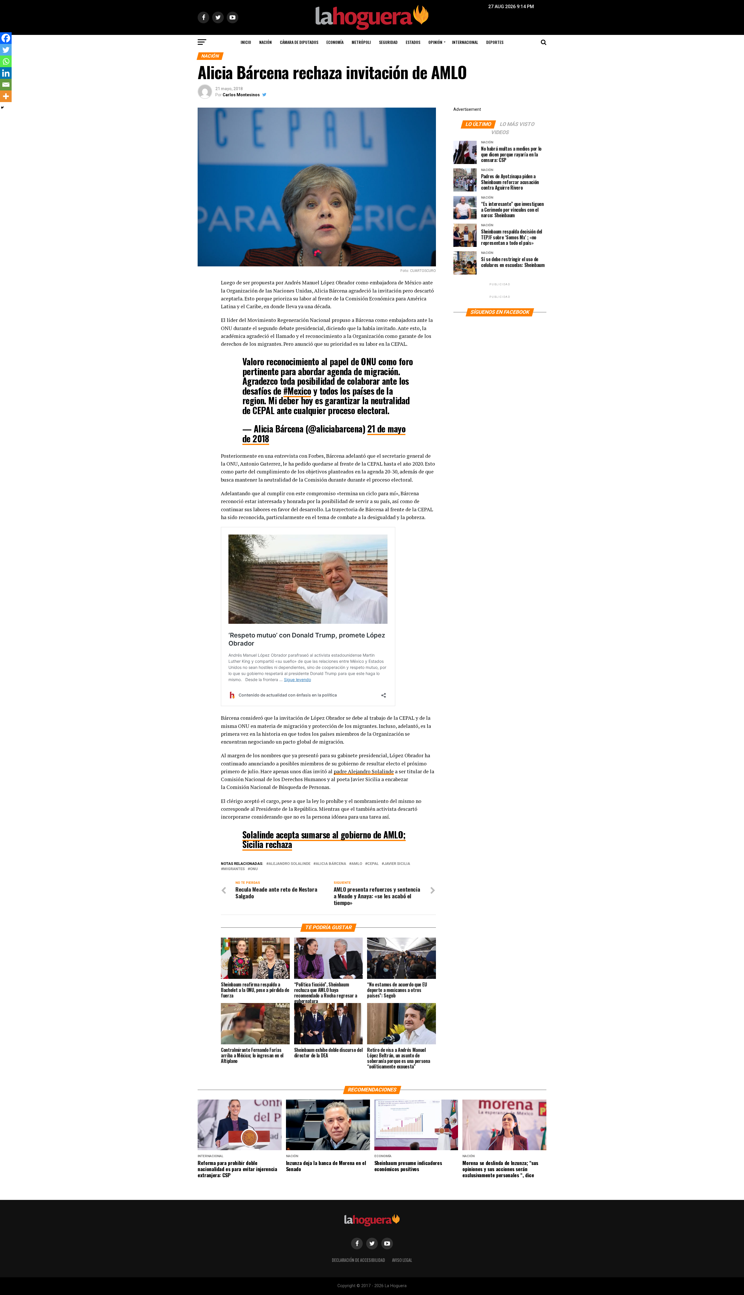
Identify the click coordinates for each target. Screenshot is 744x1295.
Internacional (465, 42)
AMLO (356, 864)
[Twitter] (6, 50)
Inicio (246, 42)
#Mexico (297, 390)
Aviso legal (402, 1260)
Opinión (435, 42)
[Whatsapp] (6, 61)
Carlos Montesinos (241, 94)
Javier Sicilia (397, 864)
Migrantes (234, 869)
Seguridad (388, 42)
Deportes (494, 42)
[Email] (6, 84)
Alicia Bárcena (331, 864)
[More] (6, 96)
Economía (335, 42)
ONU (254, 869)
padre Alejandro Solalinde (364, 771)
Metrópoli (361, 42)
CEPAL (373, 864)
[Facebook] (6, 38)
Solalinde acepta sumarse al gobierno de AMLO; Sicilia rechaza (324, 839)
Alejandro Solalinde (289, 864)
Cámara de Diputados (299, 42)
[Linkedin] (6, 73)
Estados (413, 42)
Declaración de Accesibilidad (358, 1260)
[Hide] (2, 107)
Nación (265, 42)
